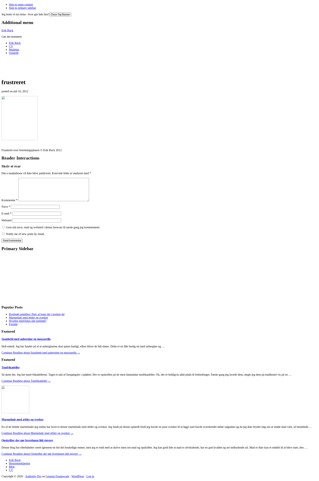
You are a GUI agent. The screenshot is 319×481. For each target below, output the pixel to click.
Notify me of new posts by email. (25, 234)
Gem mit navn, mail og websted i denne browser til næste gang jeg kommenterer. (53, 227)
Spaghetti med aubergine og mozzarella (26, 339)
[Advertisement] (68, 66)
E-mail (6, 213)
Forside (13, 324)
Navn (5, 206)
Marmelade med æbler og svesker (28, 317)
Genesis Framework (57, 476)
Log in (90, 476)
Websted (6, 220)
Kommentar (9, 200)
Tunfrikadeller (10, 367)
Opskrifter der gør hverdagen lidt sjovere (27, 440)
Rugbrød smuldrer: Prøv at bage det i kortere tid (36, 314)
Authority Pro (33, 476)
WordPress (77, 476)
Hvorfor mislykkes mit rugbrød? (27, 320)
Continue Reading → (40, 352)
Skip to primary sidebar (22, 7)
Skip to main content (21, 4)
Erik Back (7, 30)
